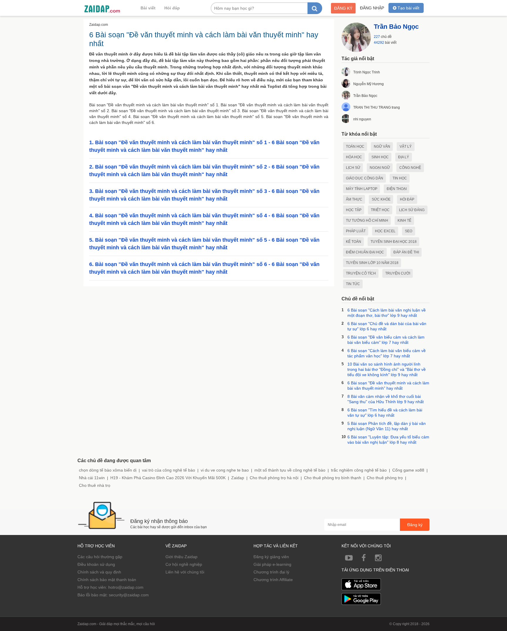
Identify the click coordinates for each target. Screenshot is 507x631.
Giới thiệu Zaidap (181, 556)
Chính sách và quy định (99, 572)
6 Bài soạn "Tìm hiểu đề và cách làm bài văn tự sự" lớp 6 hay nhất (384, 413)
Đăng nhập (372, 8)
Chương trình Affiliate (273, 579)
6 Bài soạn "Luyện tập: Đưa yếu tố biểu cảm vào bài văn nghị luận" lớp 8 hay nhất (388, 440)
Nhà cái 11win (92, 477)
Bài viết (148, 8)
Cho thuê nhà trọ (94, 485)
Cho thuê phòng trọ (385, 477)
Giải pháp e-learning (272, 564)
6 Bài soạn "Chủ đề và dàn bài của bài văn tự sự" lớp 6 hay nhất (386, 326)
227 (377, 37)
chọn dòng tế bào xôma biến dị (107, 470)
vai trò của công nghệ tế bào (168, 470)
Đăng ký (343, 8)
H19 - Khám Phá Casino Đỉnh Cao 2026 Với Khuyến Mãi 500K (168, 477)
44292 (379, 43)
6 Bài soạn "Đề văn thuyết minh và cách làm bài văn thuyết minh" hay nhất (388, 386)
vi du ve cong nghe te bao (225, 470)
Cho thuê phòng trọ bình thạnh (332, 477)
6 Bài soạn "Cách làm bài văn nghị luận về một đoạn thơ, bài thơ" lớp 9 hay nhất (386, 313)
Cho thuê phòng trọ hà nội (274, 477)
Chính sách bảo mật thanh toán (106, 579)
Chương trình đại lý (271, 572)
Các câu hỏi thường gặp (99, 556)
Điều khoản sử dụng (96, 564)
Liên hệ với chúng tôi (184, 572)
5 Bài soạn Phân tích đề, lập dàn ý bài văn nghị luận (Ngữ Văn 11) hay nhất (386, 426)
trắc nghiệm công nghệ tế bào (359, 470)
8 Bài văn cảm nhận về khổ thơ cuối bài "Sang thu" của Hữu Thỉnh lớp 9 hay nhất (385, 399)
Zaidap (237, 477)
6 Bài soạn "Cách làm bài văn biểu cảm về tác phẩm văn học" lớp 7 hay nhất (386, 353)
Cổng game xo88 (408, 470)
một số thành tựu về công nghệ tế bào (289, 470)
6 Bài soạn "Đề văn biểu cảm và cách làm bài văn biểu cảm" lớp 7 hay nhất (386, 340)
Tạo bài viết (407, 8)
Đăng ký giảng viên (271, 556)
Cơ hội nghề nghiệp (183, 564)
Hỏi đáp (172, 8)
